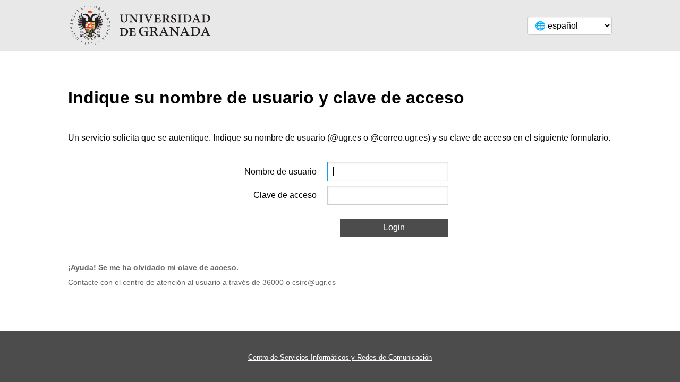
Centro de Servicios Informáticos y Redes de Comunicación (340, 357)
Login (394, 227)
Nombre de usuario (280, 171)
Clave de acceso (285, 194)
